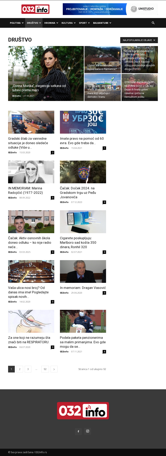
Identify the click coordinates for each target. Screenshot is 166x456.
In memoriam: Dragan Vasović (83, 288)
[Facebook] (78, 431)
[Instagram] (87, 431)
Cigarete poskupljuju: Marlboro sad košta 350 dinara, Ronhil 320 (78, 242)
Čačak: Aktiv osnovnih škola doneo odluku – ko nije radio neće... (29, 242)
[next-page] (54, 369)
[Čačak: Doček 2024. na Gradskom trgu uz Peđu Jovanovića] (83, 172)
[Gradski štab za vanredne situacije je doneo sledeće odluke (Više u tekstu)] (31, 122)
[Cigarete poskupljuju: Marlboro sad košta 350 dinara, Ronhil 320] (83, 221)
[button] (153, 23)
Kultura (67, 22)
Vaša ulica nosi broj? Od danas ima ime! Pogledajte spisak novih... (28, 292)
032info (16, 95)
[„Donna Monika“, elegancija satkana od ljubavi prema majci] (46, 79)
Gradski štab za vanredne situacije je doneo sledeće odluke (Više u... (28, 142)
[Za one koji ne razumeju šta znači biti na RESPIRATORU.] (31, 321)
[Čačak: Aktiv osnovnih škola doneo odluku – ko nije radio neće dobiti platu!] (31, 221)
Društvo (32, 22)
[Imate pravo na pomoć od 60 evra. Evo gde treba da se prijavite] (83, 122)
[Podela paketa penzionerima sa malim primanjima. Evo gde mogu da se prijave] (83, 321)
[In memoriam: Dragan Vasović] (83, 271)
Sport (83, 22)
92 (45, 369)
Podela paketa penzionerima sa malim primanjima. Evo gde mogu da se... (83, 342)
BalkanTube (100, 22)
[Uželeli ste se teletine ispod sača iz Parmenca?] (102, 59)
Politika (15, 22)
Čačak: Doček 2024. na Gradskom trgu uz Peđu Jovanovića (78, 192)
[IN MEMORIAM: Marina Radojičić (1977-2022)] (31, 172)
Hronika (49, 22)
